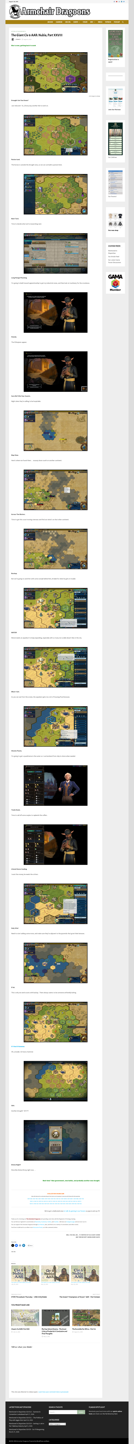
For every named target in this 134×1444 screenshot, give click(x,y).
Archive (50, 22)
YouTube (56, 1222)
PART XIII (41, 1201)
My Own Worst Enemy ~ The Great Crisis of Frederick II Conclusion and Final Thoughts (54, 1331)
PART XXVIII (68, 1203)
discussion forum (37, 1227)
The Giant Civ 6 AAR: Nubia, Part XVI (50, 1282)
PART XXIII (41, 1203)
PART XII (36, 1201)
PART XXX (79, 1203)
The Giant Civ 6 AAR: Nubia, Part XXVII (21, 1282)
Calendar (59, 22)
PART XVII (60, 1201)
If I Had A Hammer (17, 1046)
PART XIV (46, 1201)
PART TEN (81, 1198)
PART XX (75, 1201)
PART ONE (30, 1198)
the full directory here (110, 1414)
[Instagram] (119, 1)
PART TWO (35, 1198)
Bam (47, 1441)
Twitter (49, 1222)
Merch (100, 22)
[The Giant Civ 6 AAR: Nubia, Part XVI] (55, 1273)
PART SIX (58, 1198)
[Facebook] (114, 1)
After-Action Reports (18, 31)
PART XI (31, 1201)
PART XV (50, 1201)
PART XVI (55, 1201)
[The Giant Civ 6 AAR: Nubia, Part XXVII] (25, 1273)
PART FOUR (47, 1198)
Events (75, 22)
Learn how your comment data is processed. (53, 1392)
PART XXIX (74, 1203)
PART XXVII (62, 1203)
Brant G (18, 39)
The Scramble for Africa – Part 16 (84, 1329)
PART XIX (70, 1201)
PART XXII (36, 1203)
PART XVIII (65, 1201)
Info (91, 22)
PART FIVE (53, 1198)
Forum (85, 22)
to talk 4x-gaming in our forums (75, 1211)
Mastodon (38, 1222)
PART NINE (76, 1198)
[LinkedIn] (122, 1)
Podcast (117, 22)
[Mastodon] (124, 1)
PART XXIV (46, 1203)
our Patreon (41, 1224)
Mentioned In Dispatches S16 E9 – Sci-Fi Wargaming (26, 1429)
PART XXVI (57, 1203)
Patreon (108, 22)
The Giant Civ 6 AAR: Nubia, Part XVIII (80, 1282)
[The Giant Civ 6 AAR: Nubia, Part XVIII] (85, 1273)
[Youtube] (116, 1)
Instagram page (70, 1222)
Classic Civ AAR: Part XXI (20, 1329)
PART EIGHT (70, 1198)
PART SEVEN (64, 1198)
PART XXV (52, 1203)
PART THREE (41, 1198)
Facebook (44, 1222)
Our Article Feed (113, 256)
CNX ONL (68, 22)
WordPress (40, 1441)
